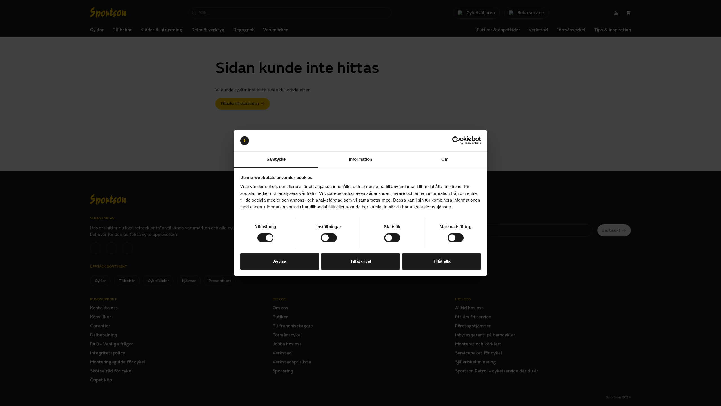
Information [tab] (360, 159)
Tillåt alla (441, 261)
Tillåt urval (360, 261)
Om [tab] (444, 159)
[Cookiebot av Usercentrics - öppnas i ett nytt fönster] (456, 140)
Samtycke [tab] (276, 159)
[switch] (329, 237)
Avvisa (279, 261)
